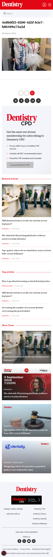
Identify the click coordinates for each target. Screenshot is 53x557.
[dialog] (3, 553)
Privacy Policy (25, 549)
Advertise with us (13, 513)
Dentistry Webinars (39, 523)
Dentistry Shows (39, 513)
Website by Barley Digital (41, 549)
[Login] (44, 5)
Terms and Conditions (10, 549)
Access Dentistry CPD (20, 165)
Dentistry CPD (39, 508)
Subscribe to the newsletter (27, 532)
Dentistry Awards (40, 518)
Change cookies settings (13, 508)
